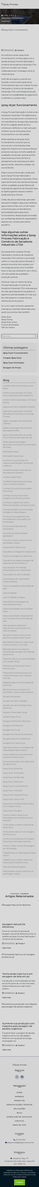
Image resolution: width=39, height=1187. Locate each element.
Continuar (19, 1182)
